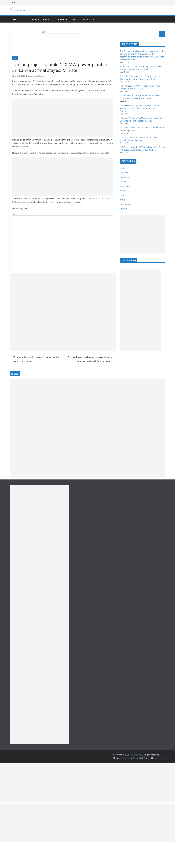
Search (162, 34)
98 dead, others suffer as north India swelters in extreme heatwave (36, 359)
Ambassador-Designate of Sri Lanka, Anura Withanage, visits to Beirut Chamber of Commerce (139, 108)
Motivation (125, 186)
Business (47, 19)
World (35, 19)
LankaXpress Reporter (36, 76)
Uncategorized (126, 204)
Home (15, 19)
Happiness (125, 177)
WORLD (123, 208)
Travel (75, 19)
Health (123, 181)
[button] (92, 19)
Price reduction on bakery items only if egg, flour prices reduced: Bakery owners (90, 359)
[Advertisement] (62, 118)
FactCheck (62, 19)
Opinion (87, 19)
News (24, 19)
